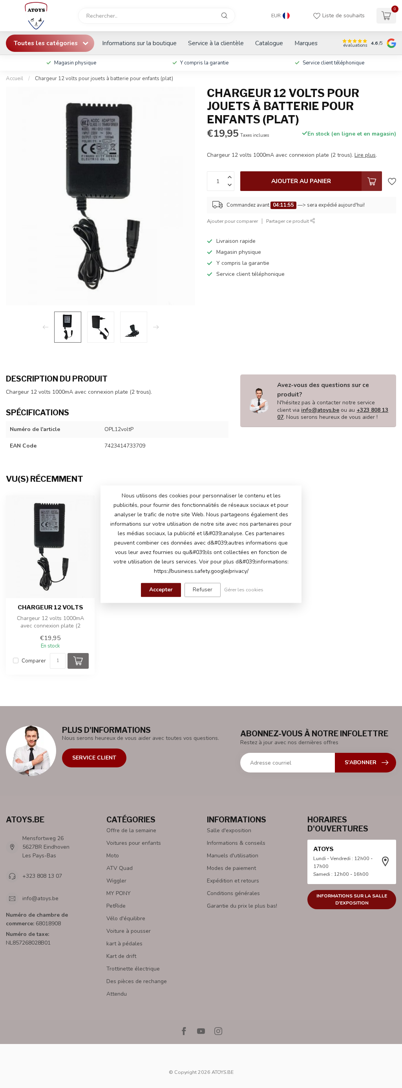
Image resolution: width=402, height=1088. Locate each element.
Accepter (161, 589)
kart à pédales (124, 943)
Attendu (116, 994)
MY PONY (118, 893)
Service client (94, 757)
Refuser (202, 589)
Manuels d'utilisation (232, 855)
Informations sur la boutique (139, 43)
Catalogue (269, 43)
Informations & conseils (236, 843)
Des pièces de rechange (136, 981)
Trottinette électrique (133, 968)
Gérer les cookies (243, 589)
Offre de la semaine (131, 830)
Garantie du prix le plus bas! (242, 906)
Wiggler (116, 880)
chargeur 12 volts (50, 607)
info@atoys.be (320, 410)
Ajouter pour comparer (232, 221)
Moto (112, 855)
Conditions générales (233, 893)
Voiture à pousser (128, 931)
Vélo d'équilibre (125, 918)
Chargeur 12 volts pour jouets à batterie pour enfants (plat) (104, 78)
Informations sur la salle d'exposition (351, 899)
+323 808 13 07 (42, 876)
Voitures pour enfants (133, 843)
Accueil (14, 78)
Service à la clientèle (216, 43)
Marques (306, 43)
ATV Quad (119, 868)
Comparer (34, 661)
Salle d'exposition (229, 830)
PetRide (116, 906)
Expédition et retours (233, 880)
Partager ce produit (288, 221)
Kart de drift (121, 956)
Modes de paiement (231, 868)
